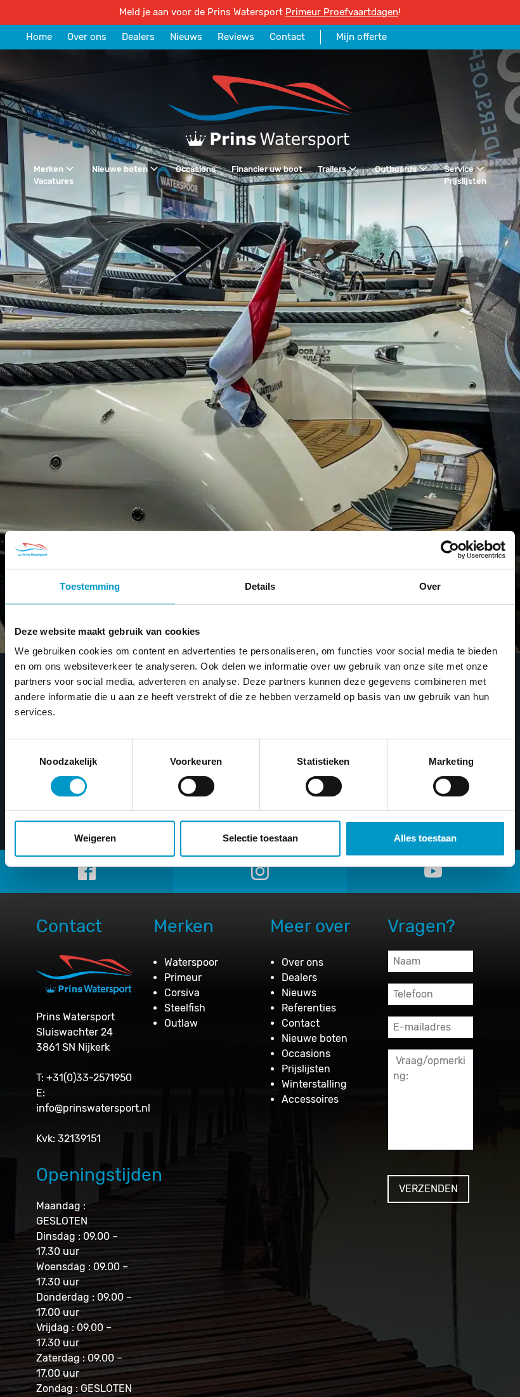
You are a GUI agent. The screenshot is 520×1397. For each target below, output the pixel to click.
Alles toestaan (425, 838)
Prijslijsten (465, 181)
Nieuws (186, 36)
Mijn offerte (361, 36)
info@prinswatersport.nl (93, 1108)
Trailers (332, 169)
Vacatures (54, 181)
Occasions (196, 169)
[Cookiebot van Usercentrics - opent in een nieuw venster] (449, 549)
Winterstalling (314, 1084)
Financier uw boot (266, 169)
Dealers (138, 36)
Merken (48, 169)
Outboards (396, 169)
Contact (287, 36)
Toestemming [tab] (90, 585)
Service (459, 169)
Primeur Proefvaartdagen (341, 12)
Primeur (183, 977)
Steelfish (184, 1008)
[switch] (196, 786)
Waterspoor (191, 962)
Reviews (236, 36)
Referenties (309, 1008)
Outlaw (181, 1023)
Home (39, 36)
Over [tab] (430, 585)
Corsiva (182, 993)
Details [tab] (260, 585)
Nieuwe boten (120, 169)
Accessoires (310, 1099)
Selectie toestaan (260, 838)
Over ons (87, 36)
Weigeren (95, 838)
